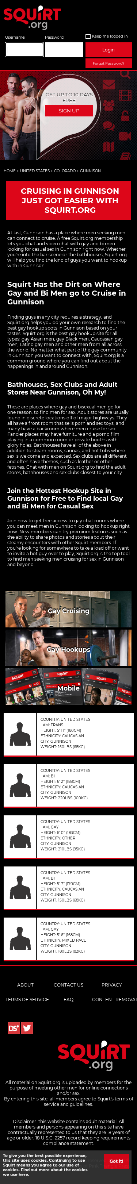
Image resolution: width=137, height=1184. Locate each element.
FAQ (68, 999)
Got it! (116, 1161)
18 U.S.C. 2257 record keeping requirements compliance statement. (82, 1140)
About (25, 985)
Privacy (112, 985)
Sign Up (69, 111)
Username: (15, 37)
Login (108, 50)
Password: (54, 37)
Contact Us (68, 985)
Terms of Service (27, 999)
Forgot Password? (108, 63)
